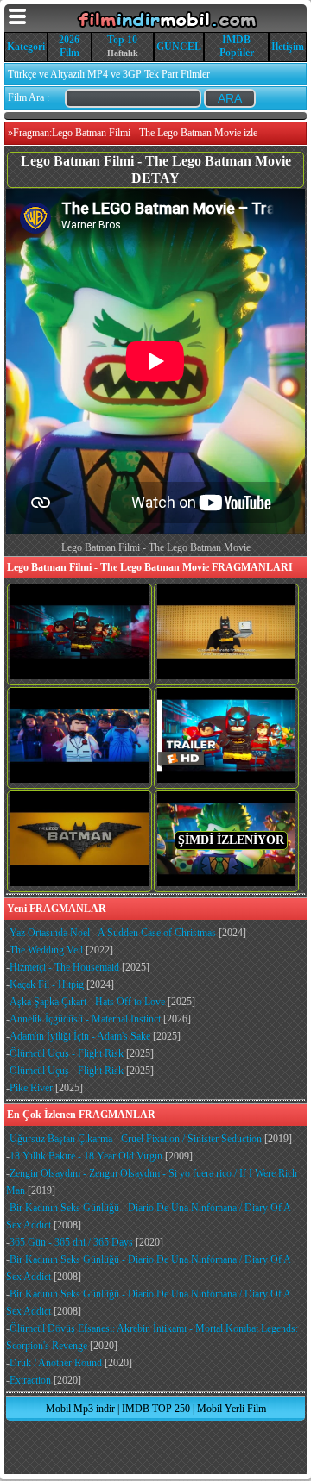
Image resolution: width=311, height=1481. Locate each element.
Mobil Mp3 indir (80, 1409)
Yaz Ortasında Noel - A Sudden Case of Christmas (113, 933)
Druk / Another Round (56, 1363)
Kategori (26, 47)
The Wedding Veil (46, 950)
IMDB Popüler (236, 46)
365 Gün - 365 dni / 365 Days (71, 1242)
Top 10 (122, 40)
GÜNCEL (178, 47)
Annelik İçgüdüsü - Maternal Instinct (85, 1019)
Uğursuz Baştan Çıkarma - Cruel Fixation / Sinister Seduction (136, 1139)
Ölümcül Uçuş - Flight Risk (67, 1053)
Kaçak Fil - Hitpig (47, 984)
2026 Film (69, 46)
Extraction (30, 1380)
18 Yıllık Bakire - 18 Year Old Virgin (86, 1156)
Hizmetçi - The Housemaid (64, 967)
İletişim (287, 47)
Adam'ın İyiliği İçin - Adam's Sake (80, 1036)
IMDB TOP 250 (156, 1409)
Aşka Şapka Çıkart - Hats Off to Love (87, 1002)
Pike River (31, 1088)
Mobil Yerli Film (231, 1409)
